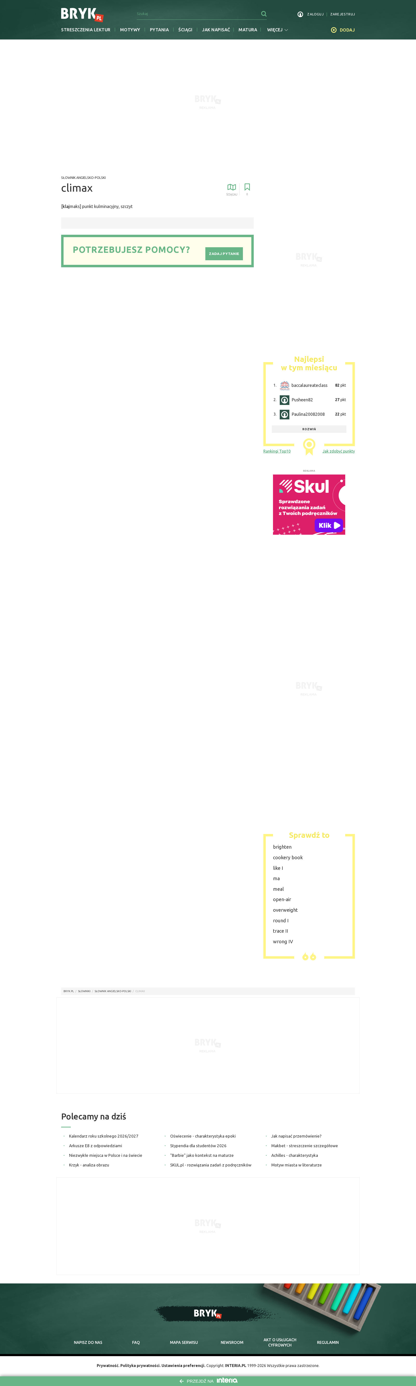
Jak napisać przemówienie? (296, 1136)
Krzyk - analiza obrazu (89, 1165)
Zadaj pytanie (224, 254)
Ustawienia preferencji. (183, 1365)
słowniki (84, 991)
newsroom (232, 1342)
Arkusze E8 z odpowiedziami (95, 1145)
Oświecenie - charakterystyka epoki (203, 1136)
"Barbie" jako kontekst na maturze (202, 1155)
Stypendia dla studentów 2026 (198, 1145)
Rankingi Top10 (277, 451)
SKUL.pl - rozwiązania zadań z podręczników (210, 1165)
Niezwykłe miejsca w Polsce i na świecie (105, 1155)
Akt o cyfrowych (280, 1342)
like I (278, 868)
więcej (275, 29)
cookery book (288, 857)
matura (248, 29)
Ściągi (185, 29)
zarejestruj (342, 14)
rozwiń (309, 429)
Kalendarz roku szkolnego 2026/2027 (103, 1136)
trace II (280, 931)
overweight (285, 910)
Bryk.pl (69, 991)
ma (276, 878)
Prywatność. (108, 1365)
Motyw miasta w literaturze (296, 1165)
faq (136, 1342)
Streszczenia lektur (85, 29)
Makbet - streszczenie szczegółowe (304, 1145)
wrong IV (283, 941)
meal (278, 889)
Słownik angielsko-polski (83, 178)
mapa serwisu (184, 1342)
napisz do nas (88, 1342)
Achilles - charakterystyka (294, 1155)
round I (281, 920)
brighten (282, 847)
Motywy (130, 29)
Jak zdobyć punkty (339, 451)
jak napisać (216, 29)
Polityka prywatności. (140, 1365)
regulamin (328, 1342)
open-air (282, 899)
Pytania (159, 29)
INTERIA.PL (235, 1365)
